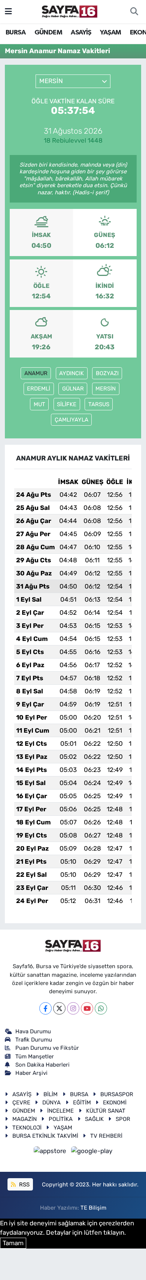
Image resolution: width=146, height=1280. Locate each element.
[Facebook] (45, 1008)
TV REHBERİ (106, 1135)
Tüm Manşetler (34, 1056)
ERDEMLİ (38, 388)
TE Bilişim (93, 1207)
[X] (59, 1008)
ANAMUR (36, 373)
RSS (24, 1184)
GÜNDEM (48, 32)
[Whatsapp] (101, 1008)
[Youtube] (87, 1008)
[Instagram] (73, 1008)
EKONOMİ (115, 1102)
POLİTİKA (61, 1119)
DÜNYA (51, 1102)
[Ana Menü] (8, 11)
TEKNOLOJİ (27, 1127)
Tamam (13, 1243)
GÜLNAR (73, 388)
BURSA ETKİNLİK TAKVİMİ (45, 1135)
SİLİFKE (66, 404)
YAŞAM (110, 32)
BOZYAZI (107, 373)
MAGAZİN (24, 1119)
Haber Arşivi (31, 1073)
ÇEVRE (21, 1102)
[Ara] (134, 11)
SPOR (123, 1119)
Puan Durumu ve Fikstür (47, 1048)
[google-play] (92, 1152)
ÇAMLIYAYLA (71, 419)
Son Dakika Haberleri (42, 1064)
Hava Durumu (33, 1031)
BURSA (15, 32)
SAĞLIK (94, 1119)
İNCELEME (60, 1110)
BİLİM (50, 1094)
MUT (39, 404)
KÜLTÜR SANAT (105, 1110)
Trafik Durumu (33, 1039)
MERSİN (105, 388)
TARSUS (98, 404)
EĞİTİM (82, 1102)
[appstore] (51, 1152)
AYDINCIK (71, 373)
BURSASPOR (116, 1094)
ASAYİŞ (81, 32)
